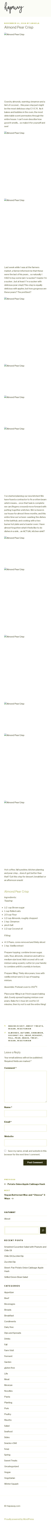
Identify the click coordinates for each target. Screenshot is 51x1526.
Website (9, 1136)
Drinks (7, 1339)
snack (25, 1038)
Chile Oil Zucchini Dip (14, 1256)
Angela (35, 23)
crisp (28, 1035)
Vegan (12, 1029)
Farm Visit (9, 1350)
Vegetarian (24, 1029)
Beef (6, 1298)
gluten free (9, 1368)
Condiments (10, 1321)
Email (7, 1122)
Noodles (8, 1391)
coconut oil (16, 1035)
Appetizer (9, 1292)
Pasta (7, 1397)
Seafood (8, 1431)
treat (34, 1038)
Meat (6, 1379)
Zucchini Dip (10, 1262)
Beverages (9, 1304)
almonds (13, 1033)
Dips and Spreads (12, 1333)
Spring (7, 1455)
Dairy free (9, 1327)
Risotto (8, 1420)
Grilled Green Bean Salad (16, 1277)
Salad (6, 1426)
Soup (6, 1449)
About (7, 1219)
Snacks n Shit (16, 1026)
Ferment (8, 1356)
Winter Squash (11, 1484)
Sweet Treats (34, 1026)
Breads (7, 1310)
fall (11, 1038)
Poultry (7, 1414)
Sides (7, 1437)
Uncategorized (11, 1466)
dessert (37, 1035)
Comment (10, 1068)
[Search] (43, 1230)
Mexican (8, 1385)
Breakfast (9, 1315)
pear (18, 1038)
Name (8, 1107)
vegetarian (24, 1041)
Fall (5, 1344)
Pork (6, 1408)
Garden (7, 1362)
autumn (25, 1033)
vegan (12, 1041)
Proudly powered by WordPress (19, 1519)
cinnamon (37, 1033)
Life (6, 1373)
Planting (8, 1402)
